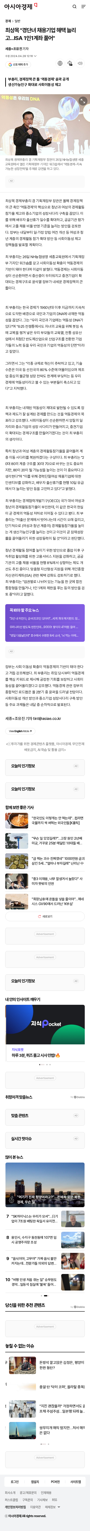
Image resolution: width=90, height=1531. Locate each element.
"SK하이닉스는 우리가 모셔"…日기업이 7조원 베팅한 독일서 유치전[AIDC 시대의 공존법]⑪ (34, 1221)
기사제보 (42, 1499)
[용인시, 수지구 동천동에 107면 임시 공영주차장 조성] (73, 1247)
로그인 (15, 1481)
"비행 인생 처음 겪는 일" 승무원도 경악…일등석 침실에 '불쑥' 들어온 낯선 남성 (34, 1285)
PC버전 (55, 1481)
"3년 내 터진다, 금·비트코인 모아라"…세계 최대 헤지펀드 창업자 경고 (45, 618)
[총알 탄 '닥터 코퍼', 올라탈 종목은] (18, 1395)
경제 (8, 21)
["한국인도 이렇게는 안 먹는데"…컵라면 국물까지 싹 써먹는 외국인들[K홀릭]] (16, 827)
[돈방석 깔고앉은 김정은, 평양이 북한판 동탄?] (18, 1373)
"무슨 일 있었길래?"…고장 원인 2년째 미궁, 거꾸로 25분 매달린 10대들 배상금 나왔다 (57, 841)
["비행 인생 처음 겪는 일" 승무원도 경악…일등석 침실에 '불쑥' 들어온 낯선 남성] (73, 1289)
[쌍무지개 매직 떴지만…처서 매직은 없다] (18, 1438)
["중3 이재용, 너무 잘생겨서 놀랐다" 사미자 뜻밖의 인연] (16, 888)
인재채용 (46, 1492)
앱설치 (35, 1481)
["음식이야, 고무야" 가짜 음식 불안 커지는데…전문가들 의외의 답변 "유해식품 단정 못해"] (73, 1268)
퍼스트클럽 (11, 1499)
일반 (17, 21)
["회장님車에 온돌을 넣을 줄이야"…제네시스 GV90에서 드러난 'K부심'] (16, 908)
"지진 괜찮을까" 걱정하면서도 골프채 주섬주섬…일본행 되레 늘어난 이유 (59, 1409)
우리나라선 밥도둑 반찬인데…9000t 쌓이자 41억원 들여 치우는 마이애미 (45, 627)
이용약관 (35, 1507)
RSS (54, 1499)
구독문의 (27, 1499)
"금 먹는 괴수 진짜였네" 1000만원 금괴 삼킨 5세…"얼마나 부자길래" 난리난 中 (58, 861)
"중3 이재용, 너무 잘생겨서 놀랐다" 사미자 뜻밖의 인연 (57, 881)
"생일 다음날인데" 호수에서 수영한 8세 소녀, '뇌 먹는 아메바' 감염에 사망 (45, 635)
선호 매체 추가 (20, 64)
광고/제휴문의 (28, 1492)
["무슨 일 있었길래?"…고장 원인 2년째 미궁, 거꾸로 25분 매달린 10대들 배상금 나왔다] (16, 847)
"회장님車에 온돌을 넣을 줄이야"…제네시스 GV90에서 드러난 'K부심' (58, 901)
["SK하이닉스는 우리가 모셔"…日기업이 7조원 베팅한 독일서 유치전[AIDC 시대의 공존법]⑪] (73, 1226)
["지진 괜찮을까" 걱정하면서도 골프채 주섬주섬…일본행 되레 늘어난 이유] (18, 1416)
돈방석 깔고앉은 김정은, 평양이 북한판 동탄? (60, 1365)
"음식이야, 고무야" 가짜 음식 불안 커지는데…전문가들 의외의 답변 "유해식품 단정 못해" (33, 1264)
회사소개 (10, 1492)
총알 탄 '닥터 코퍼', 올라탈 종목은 (59, 1387)
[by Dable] (78, 1307)
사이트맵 (75, 1481)
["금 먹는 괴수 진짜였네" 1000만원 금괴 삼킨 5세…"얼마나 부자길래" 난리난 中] (16, 868)
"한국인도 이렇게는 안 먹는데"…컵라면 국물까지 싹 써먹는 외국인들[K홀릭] (57, 820)
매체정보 (50, 1507)
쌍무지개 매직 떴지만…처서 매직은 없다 (59, 1430)
